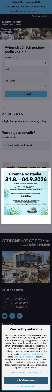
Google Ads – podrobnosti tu (33, 354)
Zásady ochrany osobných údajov (26, 372)
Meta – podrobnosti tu (23, 357)
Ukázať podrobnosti (26, 387)
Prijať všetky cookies (26, 380)
